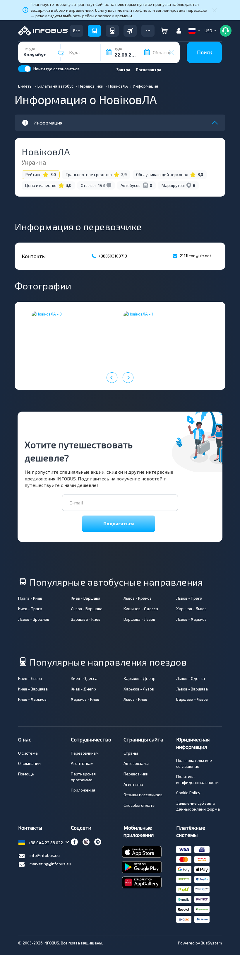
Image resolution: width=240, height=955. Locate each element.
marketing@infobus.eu (50, 863)
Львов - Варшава (86, 608)
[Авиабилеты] (130, 31)
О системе (28, 753)
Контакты (30, 827)
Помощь (26, 773)
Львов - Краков (138, 598)
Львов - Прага (189, 598)
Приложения (83, 789)
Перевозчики (136, 773)
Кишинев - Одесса (141, 608)
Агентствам (82, 763)
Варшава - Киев (85, 619)
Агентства (133, 784)
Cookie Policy (188, 792)
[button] (148, 31)
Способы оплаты (139, 805)
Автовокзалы (136, 763)
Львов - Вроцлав (33, 619)
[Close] (214, 10)
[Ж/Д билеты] (112, 31)
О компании (29, 763)
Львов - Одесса (190, 678)
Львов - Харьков (191, 619)
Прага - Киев (30, 598)
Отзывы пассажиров (143, 794)
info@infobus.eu (45, 855)
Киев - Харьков (32, 699)
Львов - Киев (135, 699)
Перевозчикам (85, 753)
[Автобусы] (94, 31)
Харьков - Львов (191, 608)
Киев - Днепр (83, 688)
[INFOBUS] (43, 30)
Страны (131, 753)
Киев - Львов (30, 678)
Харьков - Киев (85, 699)
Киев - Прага (30, 608)
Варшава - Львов (139, 619)
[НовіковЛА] (74, 338)
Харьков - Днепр (139, 678)
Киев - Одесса (84, 678)
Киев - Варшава (85, 598)
